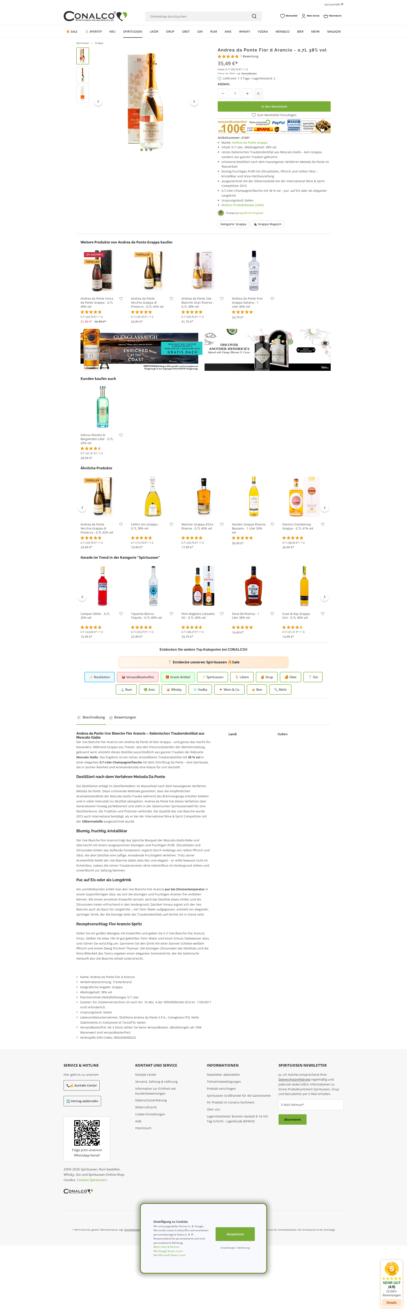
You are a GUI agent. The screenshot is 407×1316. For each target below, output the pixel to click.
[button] (391, 1279)
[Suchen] (254, 16)
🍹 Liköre (242, 677)
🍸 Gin (313, 677)
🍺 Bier (256, 689)
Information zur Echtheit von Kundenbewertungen (155, 1091)
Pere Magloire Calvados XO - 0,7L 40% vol (198, 616)
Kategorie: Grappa (233, 224)
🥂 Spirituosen (212, 677)
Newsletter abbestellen (223, 1075)
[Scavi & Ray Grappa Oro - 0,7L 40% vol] (304, 586)
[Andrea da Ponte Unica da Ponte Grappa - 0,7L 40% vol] (103, 270)
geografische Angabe (249, 213)
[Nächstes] (194, 101)
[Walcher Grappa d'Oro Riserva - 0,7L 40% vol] (203, 496)
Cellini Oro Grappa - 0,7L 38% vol (145, 526)
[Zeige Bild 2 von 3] (146, 150)
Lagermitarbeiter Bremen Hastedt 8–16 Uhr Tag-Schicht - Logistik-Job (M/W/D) (237, 1118)
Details (392, 1302)
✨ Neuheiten (99, 677)
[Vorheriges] (98, 101)
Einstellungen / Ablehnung (235, 1247)
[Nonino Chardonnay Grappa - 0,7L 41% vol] (304, 496)
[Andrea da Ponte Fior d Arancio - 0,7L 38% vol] (146, 101)
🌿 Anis (149, 689)
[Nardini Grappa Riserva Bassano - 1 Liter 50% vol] (254, 496)
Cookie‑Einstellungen (150, 1114)
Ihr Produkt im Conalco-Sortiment (230, 1102)
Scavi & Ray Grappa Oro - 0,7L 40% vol (296, 616)
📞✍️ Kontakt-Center (81, 1085)
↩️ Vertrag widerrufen (82, 1101)
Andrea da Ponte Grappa (250, 142)
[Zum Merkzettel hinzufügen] (121, 299)
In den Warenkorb (274, 106)
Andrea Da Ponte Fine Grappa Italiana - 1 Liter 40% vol (247, 303)
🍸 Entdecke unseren (203, 662)
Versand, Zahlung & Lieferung (156, 1082)
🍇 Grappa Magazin (268, 224)
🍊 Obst (290, 677)
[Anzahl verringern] (223, 93)
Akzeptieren (235, 1234)
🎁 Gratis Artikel (177, 677)
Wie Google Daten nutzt (168, 1251)
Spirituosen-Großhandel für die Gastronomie (239, 1096)
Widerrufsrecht (146, 1107)
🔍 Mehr (280, 689)
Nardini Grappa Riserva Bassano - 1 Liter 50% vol (248, 528)
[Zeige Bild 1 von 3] (141, 150)
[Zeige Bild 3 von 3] (151, 150)
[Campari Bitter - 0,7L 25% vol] (103, 586)
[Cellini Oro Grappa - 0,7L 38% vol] (153, 496)
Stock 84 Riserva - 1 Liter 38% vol (245, 616)
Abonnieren (292, 1119)
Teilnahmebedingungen (224, 1082)
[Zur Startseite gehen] (95, 16)
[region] (138, 101)
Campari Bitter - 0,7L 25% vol (95, 616)
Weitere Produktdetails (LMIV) (243, 205)
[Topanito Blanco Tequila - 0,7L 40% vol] (153, 586)
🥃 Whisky (174, 689)
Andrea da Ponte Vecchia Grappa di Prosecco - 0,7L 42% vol (147, 303)
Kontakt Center (145, 1075)
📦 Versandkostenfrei (137, 677)
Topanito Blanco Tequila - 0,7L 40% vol (146, 616)
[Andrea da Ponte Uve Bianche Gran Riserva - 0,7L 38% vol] (203, 270)
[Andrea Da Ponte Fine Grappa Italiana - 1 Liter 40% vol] (254, 270)
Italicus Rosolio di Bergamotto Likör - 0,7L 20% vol (97, 439)
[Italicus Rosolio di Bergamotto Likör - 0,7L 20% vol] (103, 407)
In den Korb (102, 286)
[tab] (91, 717)
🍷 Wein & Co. (229, 689)
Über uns (213, 1109)
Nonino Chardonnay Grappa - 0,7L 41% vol (297, 526)
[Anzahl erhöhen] (247, 93)
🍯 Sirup (267, 677)
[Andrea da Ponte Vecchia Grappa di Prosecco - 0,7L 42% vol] (153, 270)
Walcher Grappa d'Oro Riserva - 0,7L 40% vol (197, 526)
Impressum (143, 1128)
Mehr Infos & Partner (166, 1247)
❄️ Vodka (200, 689)
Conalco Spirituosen (92, 1180)
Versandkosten (249, 73)
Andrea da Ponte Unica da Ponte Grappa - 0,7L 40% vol (97, 303)
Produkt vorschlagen (221, 1089)
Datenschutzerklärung (151, 1100)
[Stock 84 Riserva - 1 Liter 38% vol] (254, 586)
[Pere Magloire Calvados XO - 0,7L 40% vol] (203, 586)
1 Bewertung (249, 56)
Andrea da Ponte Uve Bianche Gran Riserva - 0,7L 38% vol (197, 303)
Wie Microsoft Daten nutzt (169, 1255)
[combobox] (196, 16)
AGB (138, 1121)
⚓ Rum (126, 689)
